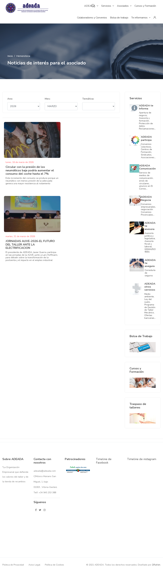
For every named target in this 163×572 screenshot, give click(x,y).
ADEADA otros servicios (149, 287)
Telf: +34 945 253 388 (45, 492)
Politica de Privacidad (13, 564)
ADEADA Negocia (146, 198)
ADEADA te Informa (146, 107)
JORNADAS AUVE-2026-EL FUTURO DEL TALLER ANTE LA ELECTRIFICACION (30, 244)
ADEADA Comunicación (147, 167)
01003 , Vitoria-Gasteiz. (45, 487)
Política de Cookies (54, 564)
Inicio (10, 56)
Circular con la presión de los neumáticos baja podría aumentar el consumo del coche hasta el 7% (30, 170)
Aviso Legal (34, 564)
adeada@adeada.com (45, 470)
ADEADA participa (146, 138)
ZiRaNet (156, 564)
